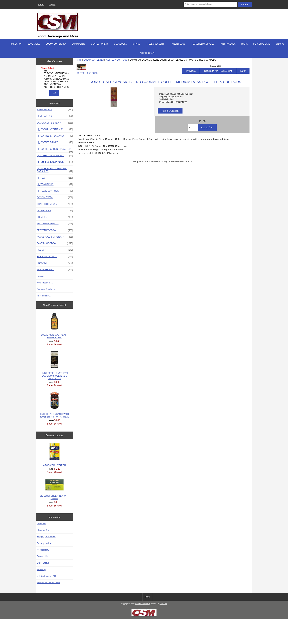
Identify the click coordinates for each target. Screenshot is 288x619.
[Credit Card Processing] (144, 615)
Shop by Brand (44, 530)
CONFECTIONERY (99, 44)
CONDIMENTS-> (55, 197)
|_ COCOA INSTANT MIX (55, 129)
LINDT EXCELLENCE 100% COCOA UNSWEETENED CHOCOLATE (54, 376)
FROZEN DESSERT (155, 44)
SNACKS (280, 44)
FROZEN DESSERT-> (55, 223)
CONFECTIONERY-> (55, 204)
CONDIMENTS (78, 44)
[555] (54, 70)
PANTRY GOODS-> (55, 243)
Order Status (43, 563)
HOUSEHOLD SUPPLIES (202, 44)
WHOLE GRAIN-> (55, 269)
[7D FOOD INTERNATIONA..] (54, 73)
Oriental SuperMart (142, 604)
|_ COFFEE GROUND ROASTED (55, 150)
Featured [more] (54, 435)
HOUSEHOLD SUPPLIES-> (55, 237)
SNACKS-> (55, 263)
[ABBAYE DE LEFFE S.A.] (54, 81)
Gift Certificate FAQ (46, 576)
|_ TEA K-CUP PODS (55, 191)
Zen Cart (163, 604)
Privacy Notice (44, 543)
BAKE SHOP (16, 44)
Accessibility (43, 550)
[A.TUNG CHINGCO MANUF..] (54, 79)
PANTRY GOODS (228, 44)
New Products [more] (54, 305)
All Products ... (44, 295)
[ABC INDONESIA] (54, 84)
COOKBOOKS (120, 44)
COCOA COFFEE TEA (94, 60)
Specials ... (42, 276)
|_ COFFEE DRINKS (55, 142)
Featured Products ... (47, 289)
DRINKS (136, 44)
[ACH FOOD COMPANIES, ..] (54, 87)
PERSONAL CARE (261, 44)
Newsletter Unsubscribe (48, 582)
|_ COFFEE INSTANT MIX (55, 155)
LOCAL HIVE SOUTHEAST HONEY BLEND (54, 336)
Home (41, 4)
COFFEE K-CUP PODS (116, 60)
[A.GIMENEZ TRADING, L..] (54, 76)
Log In (52, 4)
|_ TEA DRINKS (55, 184)
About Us (41, 523)
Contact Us (42, 556)
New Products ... (45, 282)
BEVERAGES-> (55, 116)
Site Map (41, 569)
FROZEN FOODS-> (55, 230)
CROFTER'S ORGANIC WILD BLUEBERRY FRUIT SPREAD (54, 415)
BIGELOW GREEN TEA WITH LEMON (54, 497)
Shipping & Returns (46, 536)
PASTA (244, 44)
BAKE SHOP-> (55, 109)
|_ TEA (55, 178)
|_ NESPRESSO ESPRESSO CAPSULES (55, 169)
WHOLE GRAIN (147, 53)
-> (55, 123)
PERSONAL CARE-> (55, 256)
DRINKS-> (55, 217)
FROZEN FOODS (177, 44)
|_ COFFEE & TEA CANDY (55, 136)
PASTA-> (55, 250)
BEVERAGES (34, 44)
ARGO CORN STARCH (54, 465)
